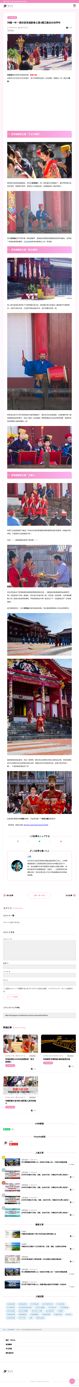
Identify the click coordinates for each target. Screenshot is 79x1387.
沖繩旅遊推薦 (46, 1314)
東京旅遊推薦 (11, 1311)
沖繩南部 (60, 1311)
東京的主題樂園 (23, 1311)
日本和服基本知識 (48, 1304)
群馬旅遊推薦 (11, 1318)
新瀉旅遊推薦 (23, 1304)
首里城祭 (27, 241)
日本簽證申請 (52, 1307)
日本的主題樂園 (40, 1307)
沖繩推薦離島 (34, 1314)
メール (6, 971)
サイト (5, 980)
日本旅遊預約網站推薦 (25, 1307)
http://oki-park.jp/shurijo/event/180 (36, 825)
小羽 (29, 857)
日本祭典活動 (12, 17)
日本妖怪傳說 (60, 1304)
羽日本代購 (22, 1318)
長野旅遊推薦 (40, 1318)
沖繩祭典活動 (58, 1314)
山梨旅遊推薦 (11, 1304)
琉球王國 (68, 1314)
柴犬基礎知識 (50, 1311)
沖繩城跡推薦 (11, 1314)
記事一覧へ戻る (39, 895)
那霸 (31, 1318)
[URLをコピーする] (61, 841)
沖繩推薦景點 (23, 1314)
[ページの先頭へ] (72, 1381)
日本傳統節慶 (34, 1304)
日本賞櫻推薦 (64, 1307)
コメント (7, 939)
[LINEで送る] (39, 841)
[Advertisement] (39, 113)
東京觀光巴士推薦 (37, 1311)
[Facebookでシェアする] (18, 841)
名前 (6, 963)
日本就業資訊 (11, 1307)
